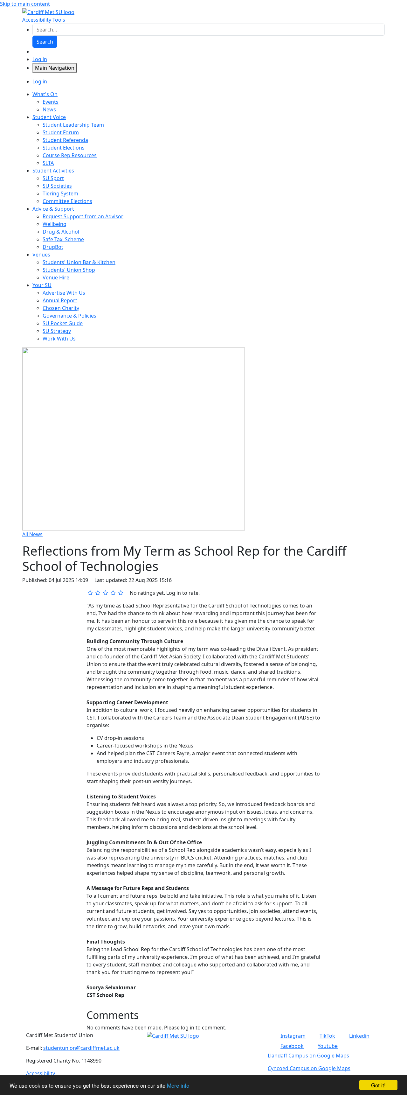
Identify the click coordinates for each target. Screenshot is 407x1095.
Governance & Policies (69, 315)
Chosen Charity (61, 308)
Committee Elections (67, 201)
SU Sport (53, 178)
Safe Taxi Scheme (63, 239)
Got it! (378, 1085)
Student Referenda (65, 140)
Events (51, 101)
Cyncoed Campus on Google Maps (309, 1068)
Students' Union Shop (69, 269)
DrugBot (53, 246)
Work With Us (59, 338)
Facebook (292, 1045)
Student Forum (61, 132)
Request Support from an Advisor (83, 216)
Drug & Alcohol (61, 231)
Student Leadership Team (73, 124)
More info (178, 1085)
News (49, 109)
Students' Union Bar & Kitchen (79, 262)
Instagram (293, 1035)
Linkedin (359, 1035)
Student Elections (64, 147)
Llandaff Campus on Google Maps (308, 1055)
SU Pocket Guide (63, 323)
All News (32, 534)
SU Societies (57, 185)
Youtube (328, 1045)
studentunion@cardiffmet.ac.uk (81, 1047)
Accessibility (40, 1073)
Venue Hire (56, 277)
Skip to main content (25, 3)
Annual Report (60, 300)
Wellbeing (54, 224)
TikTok (327, 1035)
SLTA (48, 162)
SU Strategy (57, 330)
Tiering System (60, 193)
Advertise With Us (64, 292)
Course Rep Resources (70, 155)
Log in (39, 59)
